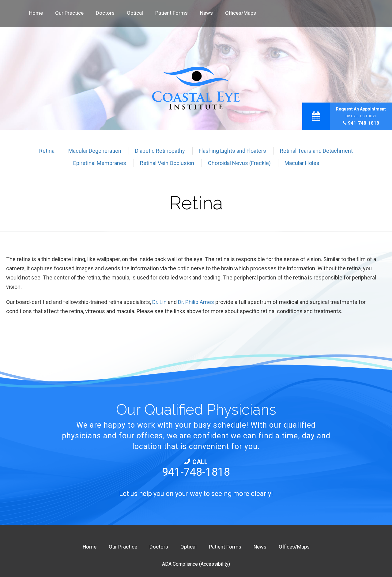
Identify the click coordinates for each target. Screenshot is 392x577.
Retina (47, 151)
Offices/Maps (240, 13)
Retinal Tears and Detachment (316, 151)
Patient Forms (171, 13)
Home (36, 13)
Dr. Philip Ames (196, 302)
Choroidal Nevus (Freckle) (239, 163)
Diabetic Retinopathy (160, 151)
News (206, 13)
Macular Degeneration (94, 151)
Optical (135, 13)
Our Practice (69, 13)
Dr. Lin (159, 302)
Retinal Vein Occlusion (167, 163)
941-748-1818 (363, 123)
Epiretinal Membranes (99, 163)
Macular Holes (302, 163)
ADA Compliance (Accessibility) (196, 564)
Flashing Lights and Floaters (232, 151)
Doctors (105, 13)
